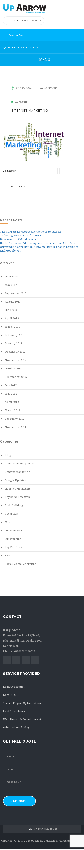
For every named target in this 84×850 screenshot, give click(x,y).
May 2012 (11, 393)
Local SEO (11, 513)
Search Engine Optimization (22, 703)
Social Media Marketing (20, 563)
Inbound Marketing (16, 727)
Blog (8, 455)
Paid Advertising (14, 711)
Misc (8, 522)
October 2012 (14, 368)
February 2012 (14, 418)
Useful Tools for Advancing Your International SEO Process (40, 243)
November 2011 (16, 427)
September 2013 (16, 293)
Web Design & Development (22, 719)
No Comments (48, 87)
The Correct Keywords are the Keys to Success (30, 231)
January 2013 (13, 343)
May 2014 (11, 284)
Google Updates (15, 480)
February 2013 (14, 335)
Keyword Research (17, 497)
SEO (7, 555)
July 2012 (11, 385)
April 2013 (12, 318)
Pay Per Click (13, 547)
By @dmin (21, 102)
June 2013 (11, 309)
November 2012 (16, 360)
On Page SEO (13, 530)
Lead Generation (14, 686)
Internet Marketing (18, 488)
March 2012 (12, 410)
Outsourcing (13, 538)
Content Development (19, 463)
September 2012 (16, 376)
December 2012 (15, 351)
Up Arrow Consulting (44, 840)
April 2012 (12, 401)
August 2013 (13, 301)
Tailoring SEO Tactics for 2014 (20, 235)
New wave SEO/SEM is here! (19, 239)
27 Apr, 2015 (24, 87)
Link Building (14, 505)
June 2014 (11, 276)
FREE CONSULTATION (23, 47)
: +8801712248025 (43, 828)
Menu (44, 59)
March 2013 (12, 326)
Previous (18, 186)
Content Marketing (17, 471)
